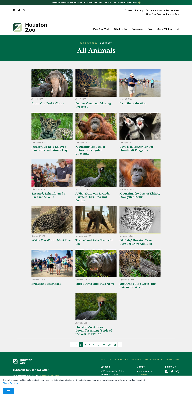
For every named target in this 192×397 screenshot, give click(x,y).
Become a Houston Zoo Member (162, 10)
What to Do (120, 29)
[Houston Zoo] (30, 27)
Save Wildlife (164, 29)
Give (150, 29)
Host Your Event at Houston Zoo (162, 14)
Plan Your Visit (101, 29)
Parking (139, 10)
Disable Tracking (10, 383)
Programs (137, 29)
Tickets (128, 10)
